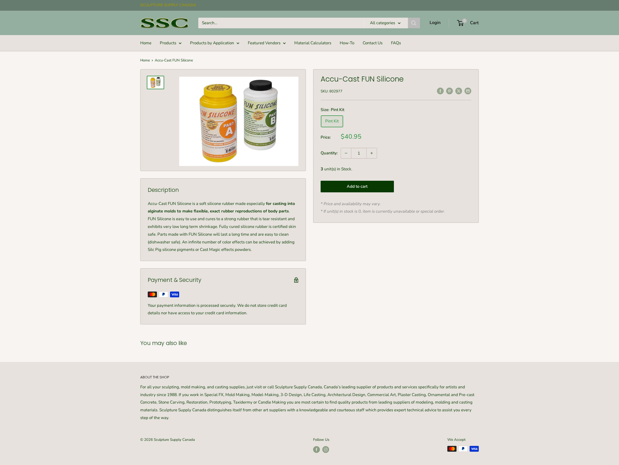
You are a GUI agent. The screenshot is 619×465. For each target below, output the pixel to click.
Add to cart (357, 186)
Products (168, 43)
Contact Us (373, 43)
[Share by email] (467, 91)
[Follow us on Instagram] (325, 449)
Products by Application (212, 43)
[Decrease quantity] (346, 153)
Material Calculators (312, 43)
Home (145, 43)
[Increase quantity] (372, 153)
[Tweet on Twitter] (458, 91)
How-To (347, 43)
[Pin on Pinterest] (449, 91)
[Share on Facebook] (440, 91)
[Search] (414, 23)
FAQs (396, 43)
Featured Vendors (264, 43)
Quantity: (329, 153)
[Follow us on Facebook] (316, 449)
